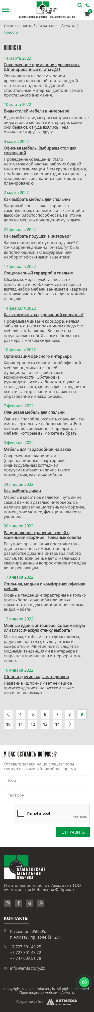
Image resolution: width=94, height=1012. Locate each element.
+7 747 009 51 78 (25, 958)
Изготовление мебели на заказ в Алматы (39, 25)
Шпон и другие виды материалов (36, 676)
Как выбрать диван (22, 491)
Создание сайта (30, 1001)
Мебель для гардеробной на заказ (37, 449)
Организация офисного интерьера (38, 356)
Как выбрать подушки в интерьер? (37, 236)
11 (20, 724)
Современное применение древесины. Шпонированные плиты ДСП (42, 67)
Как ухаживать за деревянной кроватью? (43, 314)
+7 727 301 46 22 (25, 952)
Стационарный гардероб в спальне (38, 273)
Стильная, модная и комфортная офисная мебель (44, 586)
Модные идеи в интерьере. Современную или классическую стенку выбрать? (44, 628)
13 (45, 724)
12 (33, 724)
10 (8, 724)
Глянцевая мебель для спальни (34, 412)
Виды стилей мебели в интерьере (36, 111)
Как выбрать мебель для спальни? (37, 199)
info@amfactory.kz (27, 968)
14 (57, 724)
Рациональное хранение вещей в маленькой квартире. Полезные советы (42, 535)
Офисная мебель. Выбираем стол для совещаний (40, 150)
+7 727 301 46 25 (25, 947)
